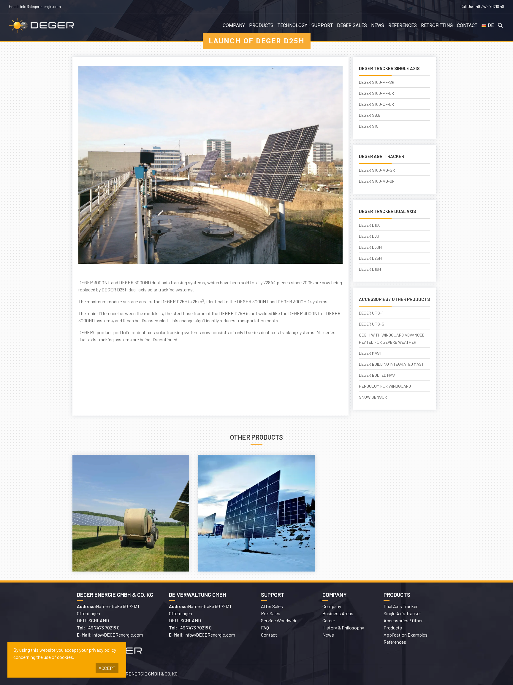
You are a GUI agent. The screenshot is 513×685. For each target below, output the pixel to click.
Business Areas (337, 613)
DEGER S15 (369, 126)
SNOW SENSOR (373, 397)
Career (328, 620)
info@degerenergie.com (40, 6)
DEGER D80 (369, 236)
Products (261, 25)
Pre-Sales (270, 613)
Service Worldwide (279, 620)
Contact (467, 25)
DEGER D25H (370, 258)
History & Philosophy (343, 627)
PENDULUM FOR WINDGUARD (385, 386)
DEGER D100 (370, 225)
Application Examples (406, 634)
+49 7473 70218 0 (103, 627)
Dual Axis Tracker (401, 606)
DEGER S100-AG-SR (377, 170)
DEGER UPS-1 (371, 312)
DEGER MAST (370, 353)
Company (234, 25)
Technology (292, 25)
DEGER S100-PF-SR (376, 82)
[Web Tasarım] (348, 674)
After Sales (272, 606)
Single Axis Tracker (402, 613)
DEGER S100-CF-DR (376, 104)
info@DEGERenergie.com (117, 634)
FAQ (265, 627)
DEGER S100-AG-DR (377, 181)
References (402, 25)
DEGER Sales (352, 25)
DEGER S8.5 (369, 115)
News (377, 25)
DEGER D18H (370, 269)
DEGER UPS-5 (371, 323)
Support (322, 25)
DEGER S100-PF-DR (376, 93)
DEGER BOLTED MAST (378, 375)
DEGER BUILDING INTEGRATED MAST (391, 364)
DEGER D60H (370, 247)
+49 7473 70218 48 (489, 6)
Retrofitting (437, 25)
